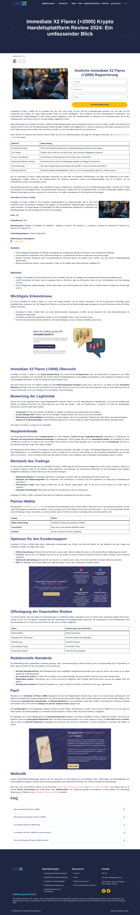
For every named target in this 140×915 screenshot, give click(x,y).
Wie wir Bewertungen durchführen (85, 885)
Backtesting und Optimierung (53, 885)
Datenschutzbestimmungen (119, 911)
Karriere (76, 873)
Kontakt (105, 3)
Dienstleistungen (92, 3)
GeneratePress (36, 911)
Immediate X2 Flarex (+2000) (33, 507)
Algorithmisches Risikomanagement (56, 877)
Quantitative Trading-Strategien (54, 881)
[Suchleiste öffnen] (125, 3)
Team (80, 3)
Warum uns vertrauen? (81, 881)
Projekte (63, 3)
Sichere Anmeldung (100, 105)
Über (74, 3)
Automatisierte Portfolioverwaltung (55, 873)
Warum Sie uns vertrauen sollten (71, 787)
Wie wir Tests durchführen (99, 787)
